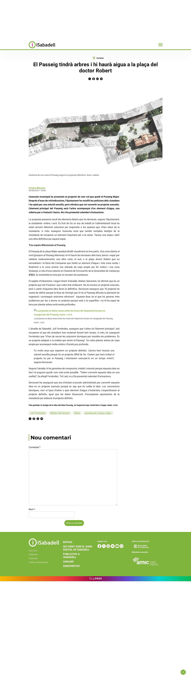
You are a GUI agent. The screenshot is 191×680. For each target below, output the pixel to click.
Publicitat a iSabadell (71, 555)
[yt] (117, 547)
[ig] (108, 547)
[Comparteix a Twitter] (89, 79)
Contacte (33, 558)
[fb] (99, 547)
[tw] (104, 547)
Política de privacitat (38, 562)
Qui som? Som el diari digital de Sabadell (77, 548)
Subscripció (71, 566)
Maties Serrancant (60, 413)
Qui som (33, 550)
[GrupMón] (95, 578)
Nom (32, 509)
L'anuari (68, 561)
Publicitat (33, 554)
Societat (100, 58)
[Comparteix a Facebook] (93, 79)
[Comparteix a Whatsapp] (97, 79)
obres (77, 413)
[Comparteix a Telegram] (101, 79)
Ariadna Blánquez (37, 188)
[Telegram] (113, 547)
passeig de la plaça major (98, 413)
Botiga (67, 542)
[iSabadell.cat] (27, 48)
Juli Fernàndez (38, 413)
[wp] (121, 547)
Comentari (34, 447)
